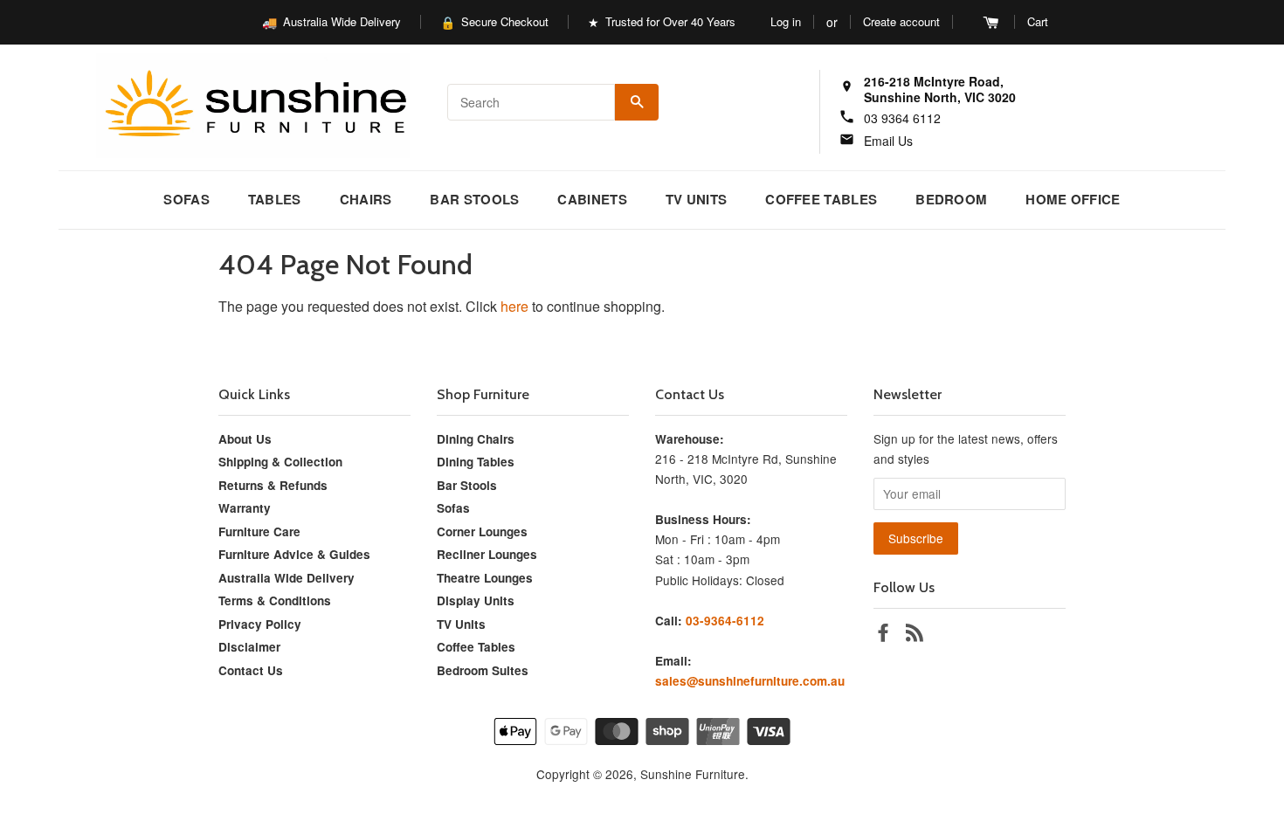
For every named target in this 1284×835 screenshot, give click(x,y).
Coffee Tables (821, 199)
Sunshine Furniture (692, 774)
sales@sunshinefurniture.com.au (750, 681)
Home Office (1072, 199)
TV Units (696, 199)
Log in (785, 21)
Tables (274, 199)
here (514, 306)
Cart (1037, 21)
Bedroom (951, 199)
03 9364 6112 (902, 118)
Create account (901, 21)
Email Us (888, 140)
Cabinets (591, 199)
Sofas (186, 199)
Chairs (366, 199)
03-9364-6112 (725, 620)
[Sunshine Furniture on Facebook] (883, 635)
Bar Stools (474, 199)
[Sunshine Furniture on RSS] (914, 635)
